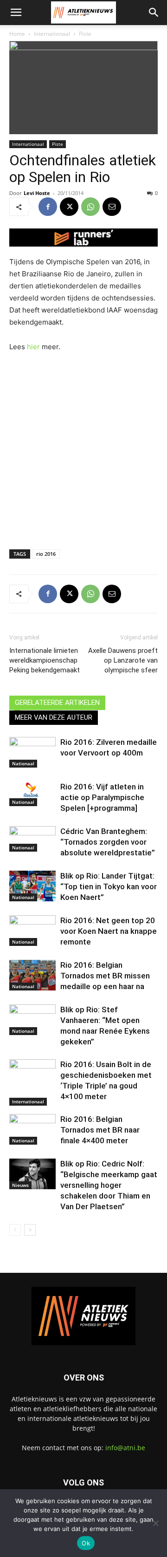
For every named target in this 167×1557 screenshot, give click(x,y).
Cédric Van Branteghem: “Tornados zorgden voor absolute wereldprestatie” (107, 842)
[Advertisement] (83, 448)
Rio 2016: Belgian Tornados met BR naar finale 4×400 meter (100, 1129)
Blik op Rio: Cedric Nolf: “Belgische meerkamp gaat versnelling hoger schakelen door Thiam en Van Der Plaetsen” (108, 1185)
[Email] (112, 206)
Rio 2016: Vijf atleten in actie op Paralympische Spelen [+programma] (102, 797)
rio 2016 (46, 553)
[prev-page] (15, 1230)
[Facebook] (48, 206)
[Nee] (155, 1523)
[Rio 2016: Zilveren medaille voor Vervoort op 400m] (32, 752)
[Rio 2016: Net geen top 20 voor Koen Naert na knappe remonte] (32, 930)
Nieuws (20, 1185)
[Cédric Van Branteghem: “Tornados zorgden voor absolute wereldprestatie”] (32, 839)
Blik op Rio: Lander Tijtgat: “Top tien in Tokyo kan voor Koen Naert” (108, 886)
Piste (85, 34)
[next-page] (30, 1230)
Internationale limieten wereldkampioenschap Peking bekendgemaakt (44, 660)
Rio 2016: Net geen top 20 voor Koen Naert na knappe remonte (108, 931)
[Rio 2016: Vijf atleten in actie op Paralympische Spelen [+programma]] (32, 794)
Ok (86, 1543)
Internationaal (52, 34)
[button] (16, 12)
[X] (69, 206)
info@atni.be (125, 1447)
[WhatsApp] (90, 206)
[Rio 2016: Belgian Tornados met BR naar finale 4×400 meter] (32, 1129)
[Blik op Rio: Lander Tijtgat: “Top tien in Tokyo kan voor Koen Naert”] (32, 886)
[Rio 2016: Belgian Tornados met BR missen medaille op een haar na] (32, 975)
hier (33, 346)
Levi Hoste (37, 192)
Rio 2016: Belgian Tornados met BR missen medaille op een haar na (105, 975)
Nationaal (23, 763)
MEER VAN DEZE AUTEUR (53, 717)
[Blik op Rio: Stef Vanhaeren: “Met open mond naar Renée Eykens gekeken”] (32, 1020)
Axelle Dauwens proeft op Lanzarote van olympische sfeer (123, 660)
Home (17, 34)
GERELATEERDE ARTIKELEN (57, 702)
